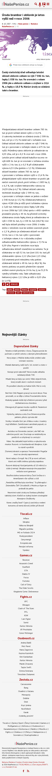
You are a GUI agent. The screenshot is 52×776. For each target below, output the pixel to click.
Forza (26, 577)
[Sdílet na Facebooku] (3, 284)
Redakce (12, 762)
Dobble (26, 698)
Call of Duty (26, 584)
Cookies (19, 762)
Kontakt (42, 762)
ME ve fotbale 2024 (26, 532)
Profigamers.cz (14, 726)
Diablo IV (26, 574)
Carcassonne (26, 684)
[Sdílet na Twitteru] (7, 284)
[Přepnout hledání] (36, 4)
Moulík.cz (43, 729)
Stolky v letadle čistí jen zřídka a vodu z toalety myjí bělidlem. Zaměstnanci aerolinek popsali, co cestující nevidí (26, 424)
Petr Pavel (26, 646)
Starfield (26, 567)
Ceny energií (26, 539)
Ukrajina (26, 522)
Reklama (5, 762)
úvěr (18, 293)
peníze (17, 290)
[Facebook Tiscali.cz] (23, 771)
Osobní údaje (27, 762)
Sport (21, 723)
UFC (26, 601)
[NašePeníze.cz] (15, 4)
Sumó (26, 622)
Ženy (27, 723)
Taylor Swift (26, 667)
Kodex (35, 762)
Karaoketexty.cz (10, 729)
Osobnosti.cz (26, 638)
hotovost (10, 293)
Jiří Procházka (26, 629)
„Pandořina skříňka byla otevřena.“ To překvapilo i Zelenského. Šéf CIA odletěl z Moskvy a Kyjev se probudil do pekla (26, 485)
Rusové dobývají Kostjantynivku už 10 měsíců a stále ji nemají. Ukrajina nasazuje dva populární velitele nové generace (26, 468)
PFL (26, 612)
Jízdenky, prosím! (26, 716)
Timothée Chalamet (26, 674)
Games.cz (26, 555)
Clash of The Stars (26, 608)
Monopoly (26, 694)
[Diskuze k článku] (18, 26)
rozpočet (33, 290)
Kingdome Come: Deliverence (26, 591)
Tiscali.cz (26, 514)
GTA (26, 570)
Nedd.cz (34, 729)
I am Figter (26, 619)
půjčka (9, 290)
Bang (26, 687)
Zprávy (14, 723)
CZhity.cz (28, 732)
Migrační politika (26, 529)
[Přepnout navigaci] (40, 4)
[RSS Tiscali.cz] (28, 771)
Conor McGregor (26, 633)
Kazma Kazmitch (26, 653)
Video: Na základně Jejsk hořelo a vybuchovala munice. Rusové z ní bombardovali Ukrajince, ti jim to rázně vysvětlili (26, 444)
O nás (15, 767)
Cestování (34, 723)
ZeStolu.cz (26, 726)
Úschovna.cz (24, 729)
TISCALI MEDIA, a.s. (25, 765)
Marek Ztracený (26, 664)
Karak (26, 712)
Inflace (26, 518)
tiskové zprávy (27, 293)
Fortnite (26, 581)
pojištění (42, 290)
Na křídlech (26, 709)
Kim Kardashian (26, 656)
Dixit (26, 701)
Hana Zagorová (26, 649)
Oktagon (26, 605)
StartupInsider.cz (32, 735)
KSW (26, 615)
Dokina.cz (19, 732)
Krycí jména (26, 705)
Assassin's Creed (26, 563)
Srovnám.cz (18, 735)
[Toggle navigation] (48, 4)
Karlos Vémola (26, 626)
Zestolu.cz (26, 679)
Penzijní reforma (26, 546)
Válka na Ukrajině (26, 525)
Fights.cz (26, 597)
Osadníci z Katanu (26, 691)
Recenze (26, 560)
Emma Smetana (26, 671)
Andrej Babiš (26, 642)
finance (24, 290)
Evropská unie (26, 543)
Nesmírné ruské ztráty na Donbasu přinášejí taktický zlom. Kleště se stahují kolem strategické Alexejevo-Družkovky (26, 495)
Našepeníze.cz (39, 732)
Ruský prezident (26, 536)
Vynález (26, 550)
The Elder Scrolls (26, 588)
